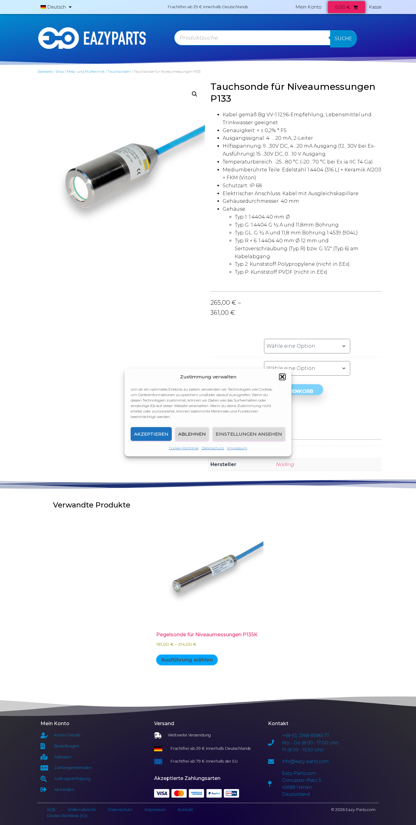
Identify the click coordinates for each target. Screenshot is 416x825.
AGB (51, 809)
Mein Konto (308, 7)
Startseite (44, 71)
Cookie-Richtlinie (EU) (67, 815)
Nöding (285, 464)
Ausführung (230, 339)
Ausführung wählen (187, 660)
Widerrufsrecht (82, 809)
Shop (59, 71)
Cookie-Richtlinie (184, 448)
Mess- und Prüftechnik (86, 71)
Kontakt (185, 809)
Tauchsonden (119, 71)
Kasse (375, 7)
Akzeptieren (151, 434)
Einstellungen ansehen (249, 434)
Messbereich (230, 361)
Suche (343, 38)
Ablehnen (192, 434)
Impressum (237, 448)
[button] (282, 377)
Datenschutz (213, 448)
